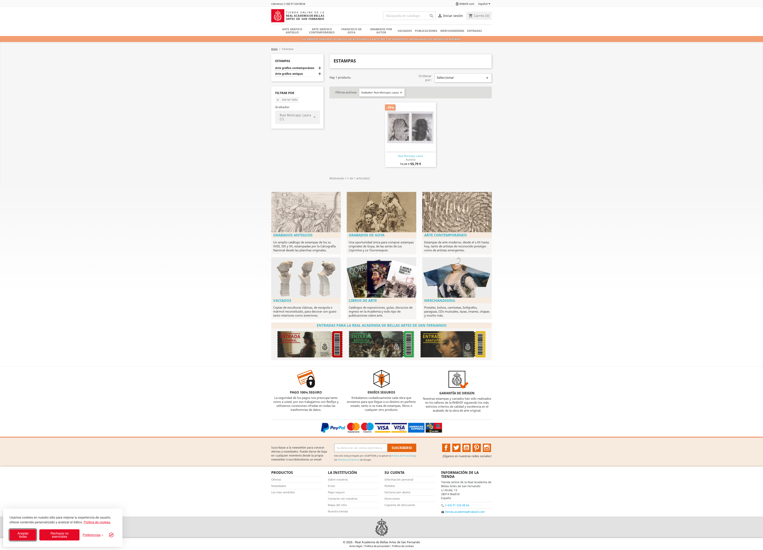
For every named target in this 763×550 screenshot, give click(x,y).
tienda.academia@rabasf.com (465, 512)
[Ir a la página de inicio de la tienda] (381, 527)
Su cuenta (394, 472)
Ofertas (276, 479)
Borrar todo (286, 99)
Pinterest (477, 448)
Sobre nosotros (338, 479)
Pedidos (389, 486)
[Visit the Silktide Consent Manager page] (111, 535)
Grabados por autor (381, 30)
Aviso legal (355, 546)
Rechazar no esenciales (59, 535)
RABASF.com (466, 4)
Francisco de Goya (351, 30)
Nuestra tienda (338, 511)
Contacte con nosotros (342, 498)
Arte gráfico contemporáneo (322, 30)
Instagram (487, 448)
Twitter (456, 448)
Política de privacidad (377, 546)
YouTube (466, 448)
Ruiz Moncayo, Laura (410, 156)
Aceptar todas (22, 535)
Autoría (410, 159)
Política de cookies (97, 522)
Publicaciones (426, 31)
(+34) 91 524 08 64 (457, 505)
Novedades (278, 486)
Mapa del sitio (337, 505)
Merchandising (452, 31)
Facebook (446, 448)
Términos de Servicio (348, 459)
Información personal (398, 479)
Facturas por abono (397, 492)
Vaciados (405, 31)
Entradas (474, 31)
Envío (331, 486)
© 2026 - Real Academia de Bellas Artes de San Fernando (381, 542)
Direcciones (392, 498)
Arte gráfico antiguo (292, 30)
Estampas (282, 61)
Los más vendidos (283, 492)
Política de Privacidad (403, 455)
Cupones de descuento (399, 505)
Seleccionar (463, 77)
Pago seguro (336, 492)
